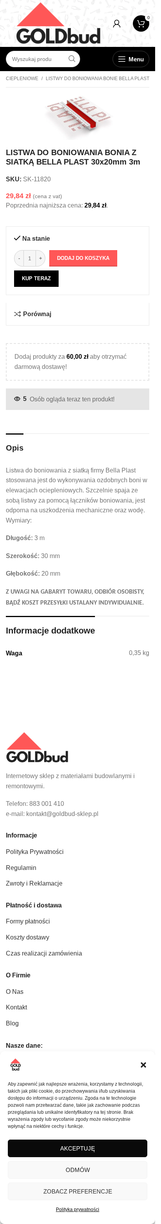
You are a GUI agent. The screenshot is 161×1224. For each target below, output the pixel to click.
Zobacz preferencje (77, 1191)
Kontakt (16, 1007)
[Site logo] (58, 23)
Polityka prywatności (77, 1209)
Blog (12, 1023)
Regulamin (21, 867)
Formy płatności (28, 921)
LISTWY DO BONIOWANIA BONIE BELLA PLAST (97, 78)
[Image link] (37, 747)
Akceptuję (77, 1148)
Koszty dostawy (27, 937)
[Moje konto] (117, 23)
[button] (143, 1065)
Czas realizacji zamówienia (44, 953)
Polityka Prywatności (35, 851)
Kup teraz (36, 278)
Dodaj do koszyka (83, 258)
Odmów (78, 1170)
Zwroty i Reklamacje (34, 883)
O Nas (14, 991)
